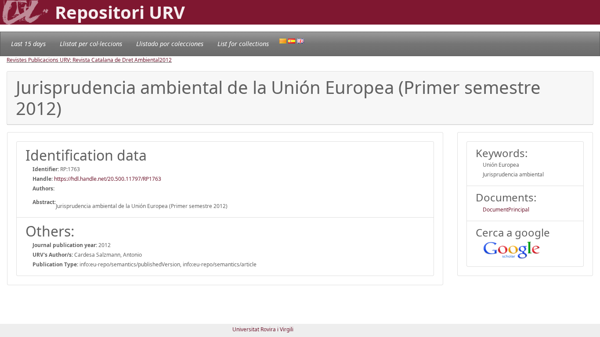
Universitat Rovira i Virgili (262, 329)
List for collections (243, 43)
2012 (165, 60)
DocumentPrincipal (506, 209)
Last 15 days (28, 43)
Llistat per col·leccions (91, 43)
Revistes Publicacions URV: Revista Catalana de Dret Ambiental (83, 60)
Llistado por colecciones (169, 43)
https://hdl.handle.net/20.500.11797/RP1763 (107, 179)
